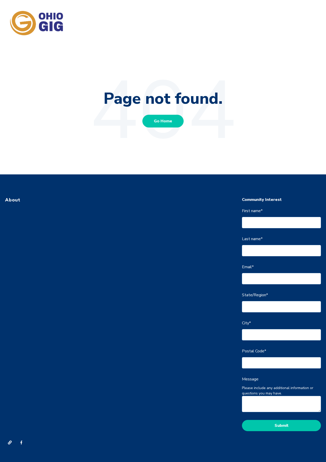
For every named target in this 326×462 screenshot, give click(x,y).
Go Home (163, 121)
